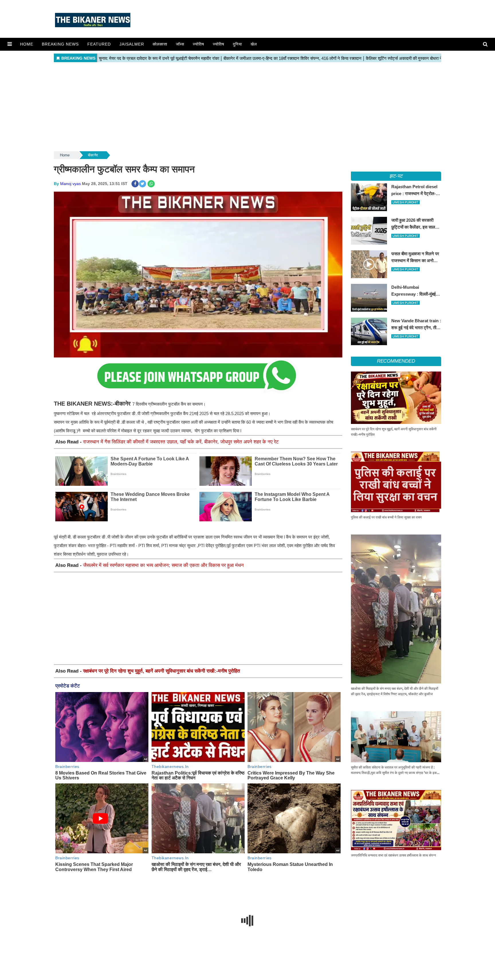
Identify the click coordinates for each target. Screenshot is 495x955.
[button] (9, 44)
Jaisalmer (131, 44)
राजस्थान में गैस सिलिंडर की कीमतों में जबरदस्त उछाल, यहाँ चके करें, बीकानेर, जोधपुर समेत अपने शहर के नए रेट (181, 442)
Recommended (396, 361)
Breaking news (60, 44)
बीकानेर (93, 155)
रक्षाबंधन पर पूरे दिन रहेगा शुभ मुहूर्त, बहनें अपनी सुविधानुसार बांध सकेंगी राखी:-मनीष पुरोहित (161, 671)
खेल (254, 44)
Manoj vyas (70, 183)
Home (26, 44)
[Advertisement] (247, 107)
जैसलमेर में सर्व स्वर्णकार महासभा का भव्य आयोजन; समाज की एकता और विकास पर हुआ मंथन (163, 565)
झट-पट (395, 176)
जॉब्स (180, 44)
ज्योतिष (198, 44)
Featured (99, 44)
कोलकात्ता (160, 44)
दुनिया (237, 44)
